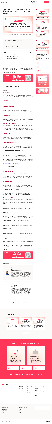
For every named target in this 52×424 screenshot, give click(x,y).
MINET (20, 414)
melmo (4, 408)
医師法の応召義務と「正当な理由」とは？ (12, 56)
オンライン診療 (29, 394)
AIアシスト (28, 388)
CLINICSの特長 (21, 386)
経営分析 (28, 396)
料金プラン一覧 (37, 386)
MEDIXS (20, 408)
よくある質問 (21, 390)
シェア (15, 302)
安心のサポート (21, 388)
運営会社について (4, 421)
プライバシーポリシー (10, 421)
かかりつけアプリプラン (38, 390)
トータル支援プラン (37, 388)
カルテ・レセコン (29, 386)
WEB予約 (28, 390)
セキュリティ (21, 392)
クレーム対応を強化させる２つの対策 (12, 58)
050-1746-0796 (34, 1)
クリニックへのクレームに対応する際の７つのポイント (14, 54)
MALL (19, 410)
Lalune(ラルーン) (5, 410)
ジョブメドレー (4, 414)
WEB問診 (28, 392)
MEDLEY (4, 412)
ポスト (23, 302)
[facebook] (43, 391)
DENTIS (20, 412)
